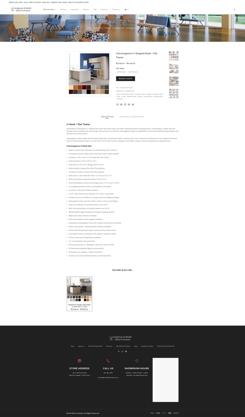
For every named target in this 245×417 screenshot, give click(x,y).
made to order (131, 96)
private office (148, 96)
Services (109, 346)
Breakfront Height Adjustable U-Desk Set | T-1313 (79, 306)
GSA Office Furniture (123, 346)
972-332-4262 (17, 2)
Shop (72, 346)
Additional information (132, 117)
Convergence (124, 131)
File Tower (120, 68)
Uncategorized (118, 28)
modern (140, 96)
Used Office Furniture (102, 28)
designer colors (140, 94)
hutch (118, 96)
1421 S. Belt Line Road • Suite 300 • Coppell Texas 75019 (45, 2)
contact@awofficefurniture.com (108, 377)
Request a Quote (147, 346)
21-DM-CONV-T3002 (127, 94)
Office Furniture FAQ (95, 346)
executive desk (158, 94)
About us (81, 346)
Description (107, 117)
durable (148, 94)
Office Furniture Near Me (165, 346)
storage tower (158, 96)
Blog (135, 346)
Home (89, 28)
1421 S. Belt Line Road (79, 373)
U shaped (120, 99)
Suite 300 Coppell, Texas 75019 (79, 375)
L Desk (123, 96)
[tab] (107, 117)
